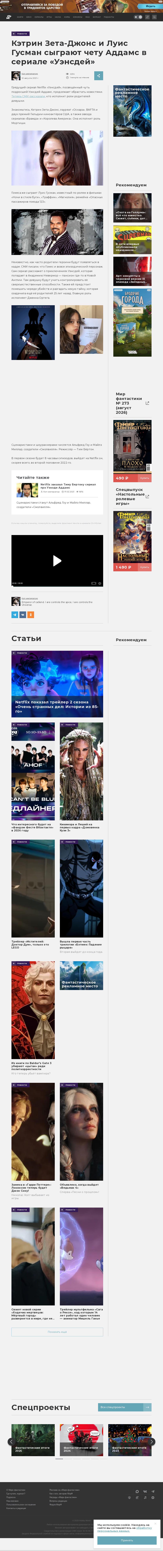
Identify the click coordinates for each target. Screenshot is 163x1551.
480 (97, 579)
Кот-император (30, 73)
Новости (22, 34)
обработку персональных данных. (124, 1529)
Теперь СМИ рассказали (28, 96)
